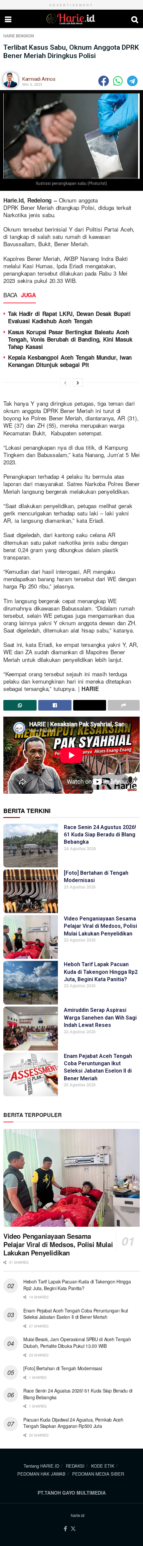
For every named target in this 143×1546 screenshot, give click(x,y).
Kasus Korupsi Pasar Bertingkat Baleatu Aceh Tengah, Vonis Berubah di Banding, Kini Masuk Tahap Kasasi (70, 339)
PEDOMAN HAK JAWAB (41, 1474)
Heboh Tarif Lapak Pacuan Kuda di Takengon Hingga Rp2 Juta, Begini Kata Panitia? (101, 972)
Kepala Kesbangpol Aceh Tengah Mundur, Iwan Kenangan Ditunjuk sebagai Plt (70, 361)
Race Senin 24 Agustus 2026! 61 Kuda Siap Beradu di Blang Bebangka (100, 834)
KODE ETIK (102, 1466)
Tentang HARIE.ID (41, 1466)
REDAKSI (75, 1466)
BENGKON (25, 36)
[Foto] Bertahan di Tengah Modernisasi (62, 1368)
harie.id (77, 1515)
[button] (104, 80)
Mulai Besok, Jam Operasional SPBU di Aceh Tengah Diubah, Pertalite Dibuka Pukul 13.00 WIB (77, 1342)
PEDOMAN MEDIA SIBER (98, 1474)
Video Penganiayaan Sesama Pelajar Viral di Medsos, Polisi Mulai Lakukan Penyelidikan (100, 926)
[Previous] (65, 382)
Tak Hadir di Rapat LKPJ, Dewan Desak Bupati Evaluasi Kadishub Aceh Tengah (69, 317)
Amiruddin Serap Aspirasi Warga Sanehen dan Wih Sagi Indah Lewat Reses (100, 1017)
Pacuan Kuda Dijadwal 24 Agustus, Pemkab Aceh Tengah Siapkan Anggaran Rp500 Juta (73, 1423)
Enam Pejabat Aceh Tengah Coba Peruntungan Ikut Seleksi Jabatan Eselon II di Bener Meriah (75, 1313)
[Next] (78, 382)
